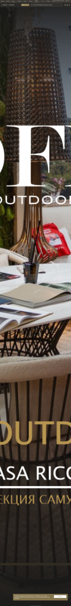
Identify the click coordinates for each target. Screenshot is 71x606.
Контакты (48, 1)
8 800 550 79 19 (67, 1)
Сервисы (30, 1)
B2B (43, 1)
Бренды (2, 1)
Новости (19, 1)
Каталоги (8, 1)
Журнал (25, 1)
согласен (60, 596)
